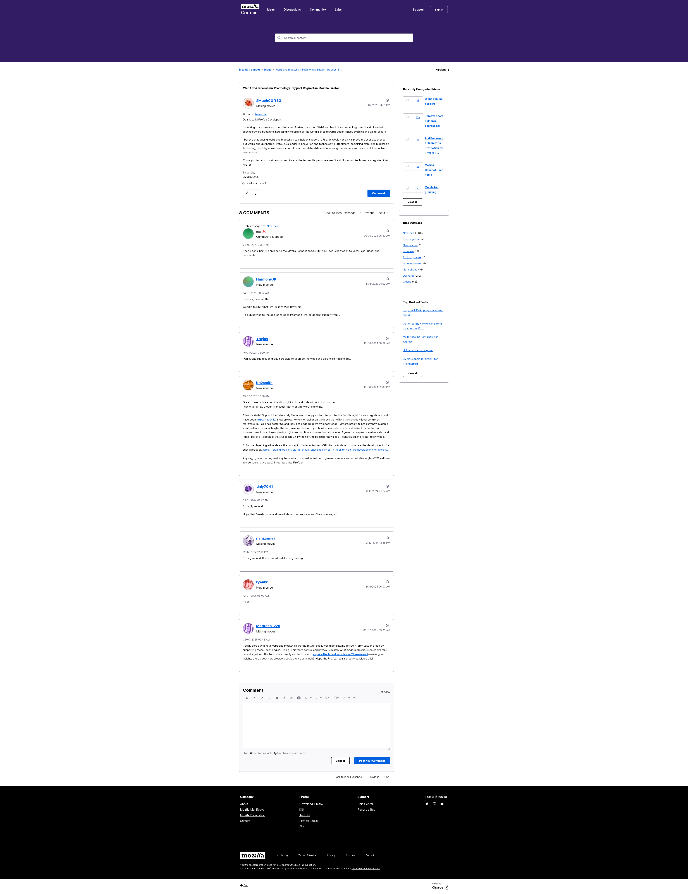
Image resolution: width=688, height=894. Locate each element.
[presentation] (246, 698)
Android (304, 815)
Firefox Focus (308, 821)
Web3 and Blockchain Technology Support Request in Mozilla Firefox (291, 88)
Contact (370, 855)
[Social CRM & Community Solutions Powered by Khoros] (440, 886)
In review (408, 251)
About (244, 804)
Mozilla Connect (250, 9)
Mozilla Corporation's (256, 865)
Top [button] (245, 885)
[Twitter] (427, 803)
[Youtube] (442, 803)
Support (418, 9)
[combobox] (344, 37)
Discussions (292, 9)
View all (412, 201)
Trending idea (411, 239)
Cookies (350, 855)
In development (412, 263)
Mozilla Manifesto (252, 809)
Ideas (271, 9)
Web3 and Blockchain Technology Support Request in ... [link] (309, 69)
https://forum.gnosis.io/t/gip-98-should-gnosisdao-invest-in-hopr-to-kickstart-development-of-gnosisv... (325, 449)
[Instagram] (434, 803)
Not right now (411, 269)
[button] (247, 193)
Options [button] (441, 69)
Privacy (331, 855)
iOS (301, 809)
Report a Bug (366, 809)
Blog (302, 826)
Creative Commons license (366, 868)
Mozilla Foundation (252, 815)
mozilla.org (282, 855)
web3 (263, 183)
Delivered (409, 275)
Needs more (410, 245)
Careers (245, 821)
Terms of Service (307, 855)
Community (318, 9)
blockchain (252, 183)
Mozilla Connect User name (434, 169)
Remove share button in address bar (434, 120)
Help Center (365, 804)
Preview (385, 692)
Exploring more (412, 257)
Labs (338, 9)
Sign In (439, 9)
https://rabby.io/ (266, 419)
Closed (407, 281)
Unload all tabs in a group (418, 350)
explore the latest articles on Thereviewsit (340, 654)
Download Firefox (311, 804)
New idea (261, 114)
